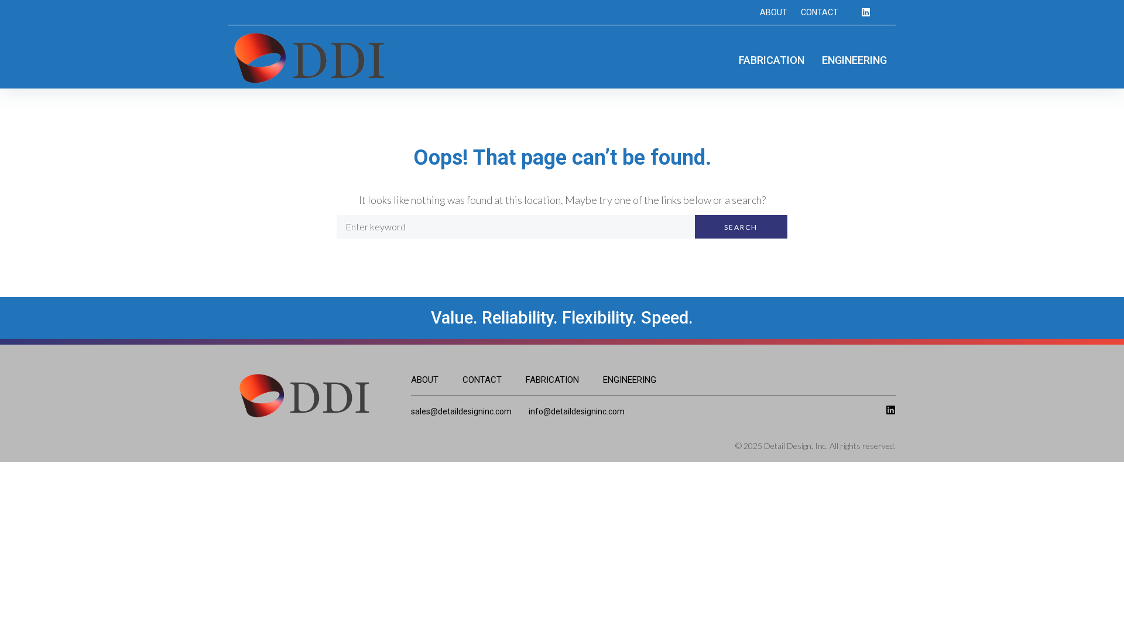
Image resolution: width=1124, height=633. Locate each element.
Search (741, 227)
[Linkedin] (866, 12)
